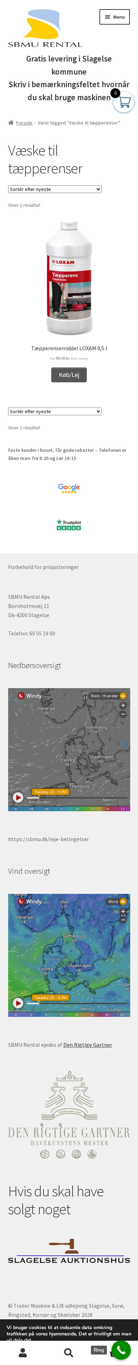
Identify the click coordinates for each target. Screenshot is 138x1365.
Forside (24, 123)
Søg (69, 1353)
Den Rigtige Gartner (87, 1044)
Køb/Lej (69, 375)
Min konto (23, 1353)
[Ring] (121, 1350)
